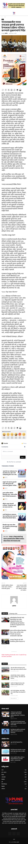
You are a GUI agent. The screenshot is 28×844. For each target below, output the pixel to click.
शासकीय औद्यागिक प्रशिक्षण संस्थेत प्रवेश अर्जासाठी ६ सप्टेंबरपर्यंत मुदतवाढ (7, 587)
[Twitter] (14, 833)
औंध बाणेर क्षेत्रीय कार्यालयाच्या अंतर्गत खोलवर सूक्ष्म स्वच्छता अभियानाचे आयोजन (18, 668)
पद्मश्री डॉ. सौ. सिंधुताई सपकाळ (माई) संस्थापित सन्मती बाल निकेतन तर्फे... (17, 684)
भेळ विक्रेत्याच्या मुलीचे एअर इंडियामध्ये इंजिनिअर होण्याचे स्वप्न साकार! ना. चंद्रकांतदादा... (18, 731)
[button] (26, 13)
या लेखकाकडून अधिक (13, 613)
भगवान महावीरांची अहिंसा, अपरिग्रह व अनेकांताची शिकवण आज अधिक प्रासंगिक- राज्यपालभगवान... (17, 758)
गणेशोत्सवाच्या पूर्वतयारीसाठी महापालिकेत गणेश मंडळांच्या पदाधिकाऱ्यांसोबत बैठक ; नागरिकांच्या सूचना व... (18, 714)
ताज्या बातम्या (4, 621)
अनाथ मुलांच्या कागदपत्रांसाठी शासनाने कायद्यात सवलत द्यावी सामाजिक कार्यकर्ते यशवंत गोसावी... (18, 723)
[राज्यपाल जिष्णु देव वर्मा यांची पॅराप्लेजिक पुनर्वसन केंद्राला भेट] (5, 641)
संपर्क (14, 839)
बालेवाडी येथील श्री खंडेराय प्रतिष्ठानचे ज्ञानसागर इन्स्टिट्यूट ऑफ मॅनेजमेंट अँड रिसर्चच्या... (18, 676)
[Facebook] (9, 833)
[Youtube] (18, 833)
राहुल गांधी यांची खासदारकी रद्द (16, 742)
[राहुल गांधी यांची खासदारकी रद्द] (5, 744)
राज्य (5, 17)
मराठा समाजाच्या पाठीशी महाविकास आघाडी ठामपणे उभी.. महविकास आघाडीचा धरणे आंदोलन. (21, 588)
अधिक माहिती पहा (14, 698)
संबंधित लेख (4, 613)
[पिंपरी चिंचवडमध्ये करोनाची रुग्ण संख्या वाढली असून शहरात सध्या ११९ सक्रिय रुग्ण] (5, 751)
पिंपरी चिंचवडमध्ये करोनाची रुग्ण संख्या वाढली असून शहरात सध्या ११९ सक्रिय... (18, 750)
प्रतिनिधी (6, 33)
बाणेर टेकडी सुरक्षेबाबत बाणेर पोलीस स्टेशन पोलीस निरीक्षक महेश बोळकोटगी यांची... (18, 692)
